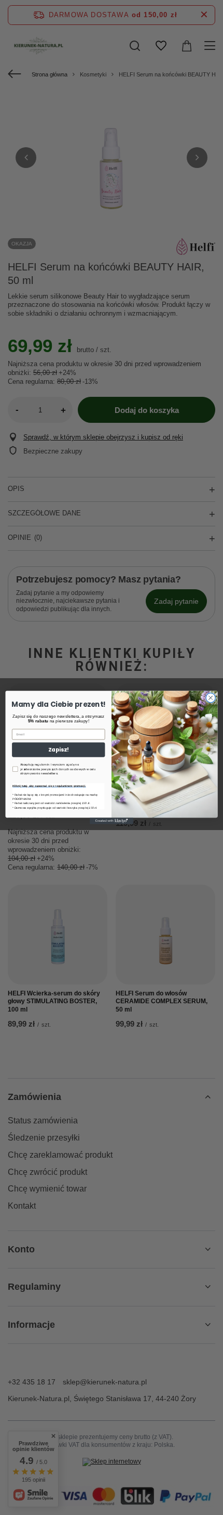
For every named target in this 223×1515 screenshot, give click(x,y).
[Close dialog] (210, 697)
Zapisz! (58, 750)
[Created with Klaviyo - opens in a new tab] (111, 821)
